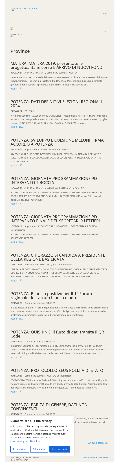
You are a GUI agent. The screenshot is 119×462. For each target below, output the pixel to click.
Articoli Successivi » (98, 442)
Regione (67, 264)
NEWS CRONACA (49, 149)
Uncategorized (18, 229)
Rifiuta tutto (39, 449)
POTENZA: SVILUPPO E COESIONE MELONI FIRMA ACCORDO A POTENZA (57, 142)
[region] (40, 436)
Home (105, 13)
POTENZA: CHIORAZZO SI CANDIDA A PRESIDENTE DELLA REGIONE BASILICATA (58, 257)
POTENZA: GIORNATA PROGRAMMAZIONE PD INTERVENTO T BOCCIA (54, 180)
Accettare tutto (59, 449)
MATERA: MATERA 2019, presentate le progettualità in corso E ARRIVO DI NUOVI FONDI (57, 65)
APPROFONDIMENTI (34, 72)
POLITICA (72, 72)
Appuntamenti (32, 149)
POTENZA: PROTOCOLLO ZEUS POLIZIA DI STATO (57, 370)
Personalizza (19, 449)
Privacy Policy (17, 441)
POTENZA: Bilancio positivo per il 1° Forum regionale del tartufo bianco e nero (51, 295)
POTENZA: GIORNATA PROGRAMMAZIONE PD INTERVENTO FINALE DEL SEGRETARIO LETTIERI (55, 219)
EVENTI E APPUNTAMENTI (59, 187)
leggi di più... (17, 88)
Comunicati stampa (56, 72)
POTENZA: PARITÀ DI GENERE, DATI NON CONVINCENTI (49, 406)
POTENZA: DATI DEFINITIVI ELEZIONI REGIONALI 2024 (56, 103)
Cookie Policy (33, 441)
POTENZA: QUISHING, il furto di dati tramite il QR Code (57, 334)
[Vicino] (71, 418)
